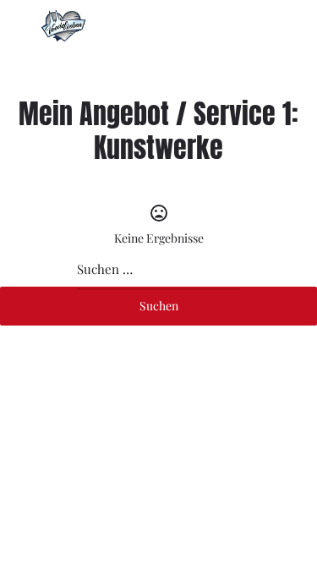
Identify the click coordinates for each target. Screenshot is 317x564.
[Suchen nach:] (158, 269)
